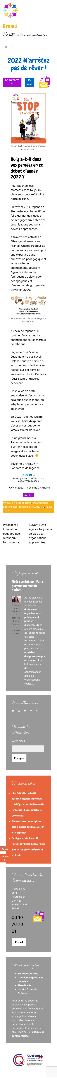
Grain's (10, 25)
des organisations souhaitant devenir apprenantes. (28, 224)
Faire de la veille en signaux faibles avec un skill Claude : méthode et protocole (28, 849)
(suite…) (29, 683)
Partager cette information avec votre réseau (28, 479)
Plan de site (24, 985)
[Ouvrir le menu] (12, 46)
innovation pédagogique (17, 502)
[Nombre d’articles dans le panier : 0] (5, 47)
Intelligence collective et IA (25, 838)
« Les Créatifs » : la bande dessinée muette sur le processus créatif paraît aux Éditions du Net (28, 798)
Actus (29, 495)
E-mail (19, 942)
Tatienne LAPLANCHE (31, 506)
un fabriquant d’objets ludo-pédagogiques (26, 277)
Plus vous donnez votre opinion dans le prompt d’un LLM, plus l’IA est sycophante (28, 827)
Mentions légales (28, 973)
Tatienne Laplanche (24, 442)
